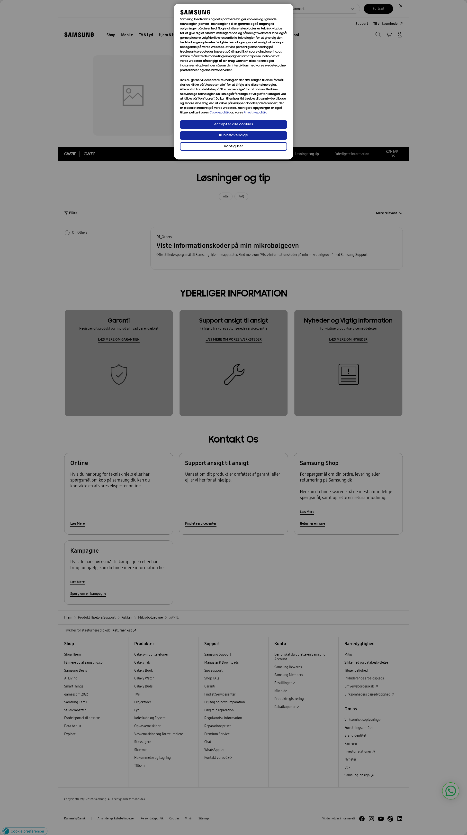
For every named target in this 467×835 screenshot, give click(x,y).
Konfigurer (233, 146)
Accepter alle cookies (233, 124)
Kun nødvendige (233, 135)
